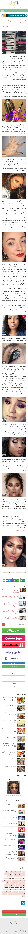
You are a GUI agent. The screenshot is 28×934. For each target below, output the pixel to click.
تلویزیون (19, 874)
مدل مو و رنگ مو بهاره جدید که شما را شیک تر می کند (9, 767)
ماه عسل (13, 880)
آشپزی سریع (6, 889)
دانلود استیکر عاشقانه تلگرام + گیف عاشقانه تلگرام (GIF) (10, 828)
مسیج (5, 885)
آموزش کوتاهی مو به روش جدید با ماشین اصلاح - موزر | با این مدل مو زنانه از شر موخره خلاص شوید (11, 852)
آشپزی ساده (22, 887)
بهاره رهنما (5, 894)
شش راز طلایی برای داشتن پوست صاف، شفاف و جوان (12, 618)
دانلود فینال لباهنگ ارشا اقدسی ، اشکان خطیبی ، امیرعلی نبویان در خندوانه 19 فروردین (11, 835)
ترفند (17, 572)
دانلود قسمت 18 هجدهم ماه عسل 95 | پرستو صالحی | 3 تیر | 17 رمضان (10, 816)
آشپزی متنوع (22, 894)
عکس (16, 878)
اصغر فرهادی (8, 891)
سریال (5, 878)
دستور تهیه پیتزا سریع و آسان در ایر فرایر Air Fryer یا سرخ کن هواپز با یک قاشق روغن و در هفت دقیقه (9, 752)
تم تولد (13, 673)
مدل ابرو (13, 677)
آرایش (24, 572)
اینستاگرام (16, 883)
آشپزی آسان (5, 880)
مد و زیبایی (4, 26)
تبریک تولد (13, 670)
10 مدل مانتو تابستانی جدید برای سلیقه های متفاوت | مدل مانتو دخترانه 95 (10, 590)
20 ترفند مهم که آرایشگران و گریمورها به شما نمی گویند (14, 22)
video (23, 872)
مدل (9, 880)
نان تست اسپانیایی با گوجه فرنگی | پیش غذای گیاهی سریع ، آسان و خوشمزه (9, 729)
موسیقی (15, 876)
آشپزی (13, 687)
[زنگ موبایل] (13, 645)
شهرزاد (17, 885)
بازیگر (16, 872)
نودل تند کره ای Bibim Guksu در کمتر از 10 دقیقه (9, 713)
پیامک (17, 891)
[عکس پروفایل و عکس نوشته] (13, 630)
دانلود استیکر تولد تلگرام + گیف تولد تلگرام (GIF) (10, 810)
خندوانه (11, 872)
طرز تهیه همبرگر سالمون (11, 705)
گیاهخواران (11, 887)
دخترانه (6, 887)
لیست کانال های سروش (13, 663)
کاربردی (5, 572)
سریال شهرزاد (22, 883)
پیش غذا (11, 889)
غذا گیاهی (20, 889)
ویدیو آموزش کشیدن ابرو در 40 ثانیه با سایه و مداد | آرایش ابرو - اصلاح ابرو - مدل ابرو (10, 858)
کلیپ (20, 872)
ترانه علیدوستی (22, 876)
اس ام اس (23, 885)
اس (3, 891)
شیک (8, 883)
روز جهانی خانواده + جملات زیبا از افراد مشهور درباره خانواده (10, 822)
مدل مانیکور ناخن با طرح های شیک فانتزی (9, 759)
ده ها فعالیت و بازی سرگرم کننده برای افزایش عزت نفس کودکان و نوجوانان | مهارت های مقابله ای (9, 722)
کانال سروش (14, 911)
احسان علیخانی (11, 878)
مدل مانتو (14, 680)
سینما (24, 874)
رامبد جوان (19, 880)
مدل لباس (14, 683)
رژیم (13, 891)
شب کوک (17, 887)
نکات (21, 572)
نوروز (24, 880)
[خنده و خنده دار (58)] (14, 786)
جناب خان (7, 872)
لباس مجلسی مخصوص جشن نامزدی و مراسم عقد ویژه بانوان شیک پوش (11, 611)
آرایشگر (13, 572)
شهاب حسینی (10, 876)
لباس (11, 883)
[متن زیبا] (13, 638)
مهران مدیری (16, 894)
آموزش (6, 874)
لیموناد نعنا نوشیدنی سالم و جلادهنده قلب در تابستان (10, 736)
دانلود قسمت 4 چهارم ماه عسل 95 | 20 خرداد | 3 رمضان (11, 846)
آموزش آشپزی (22, 891)
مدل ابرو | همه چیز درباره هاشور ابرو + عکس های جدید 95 (10, 804)
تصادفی (7, 801)
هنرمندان (10, 894)
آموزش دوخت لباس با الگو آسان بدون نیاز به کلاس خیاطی (10, 597)
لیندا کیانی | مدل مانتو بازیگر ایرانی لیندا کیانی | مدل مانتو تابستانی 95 (11, 604)
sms (24, 889)
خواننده (14, 874)
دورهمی (10, 874)
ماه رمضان (13, 885)
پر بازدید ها (19, 801)
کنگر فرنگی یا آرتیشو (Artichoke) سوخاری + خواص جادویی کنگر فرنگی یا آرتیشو (9, 699)
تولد (8, 885)
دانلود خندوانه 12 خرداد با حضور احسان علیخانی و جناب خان (11, 840)
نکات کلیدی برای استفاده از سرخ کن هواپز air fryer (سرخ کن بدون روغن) (9, 745)
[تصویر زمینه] (13, 652)
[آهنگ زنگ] (13, 658)
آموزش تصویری (22, 878)
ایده (15, 889)
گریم (9, 572)
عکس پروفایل (13, 666)
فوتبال (23, 896)
